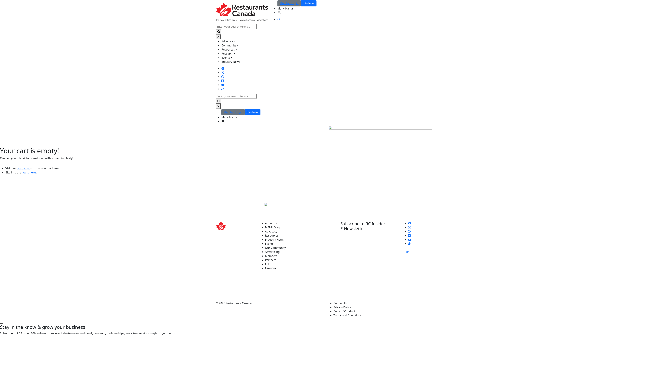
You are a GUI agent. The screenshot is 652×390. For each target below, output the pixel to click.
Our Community (275, 248)
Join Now (308, 3)
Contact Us (340, 303)
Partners (270, 260)
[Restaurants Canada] (242, 12)
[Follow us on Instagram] (222, 77)
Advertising (272, 252)
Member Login (289, 3)
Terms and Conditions (347, 315)
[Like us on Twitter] (222, 72)
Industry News (230, 62)
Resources (228, 49)
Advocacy (227, 41)
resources (23, 168)
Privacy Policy (342, 307)
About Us (271, 223)
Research (227, 53)
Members (271, 256)
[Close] (218, 36)
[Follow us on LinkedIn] (222, 81)
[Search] (218, 31)
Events (225, 58)
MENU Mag (272, 227)
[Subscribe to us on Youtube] (222, 85)
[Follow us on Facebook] (222, 68)
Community (228, 45)
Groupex (270, 268)
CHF (267, 264)
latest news (29, 172)
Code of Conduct (344, 311)
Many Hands (285, 8)
